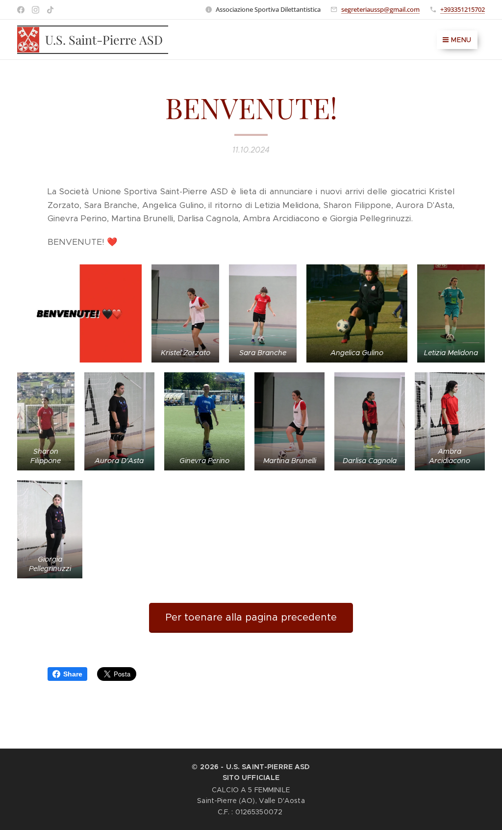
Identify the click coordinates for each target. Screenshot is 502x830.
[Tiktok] (50, 9)
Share (72, 674)
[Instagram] (35, 9)
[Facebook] (21, 9)
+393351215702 (462, 9)
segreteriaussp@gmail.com (380, 9)
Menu (461, 39)
